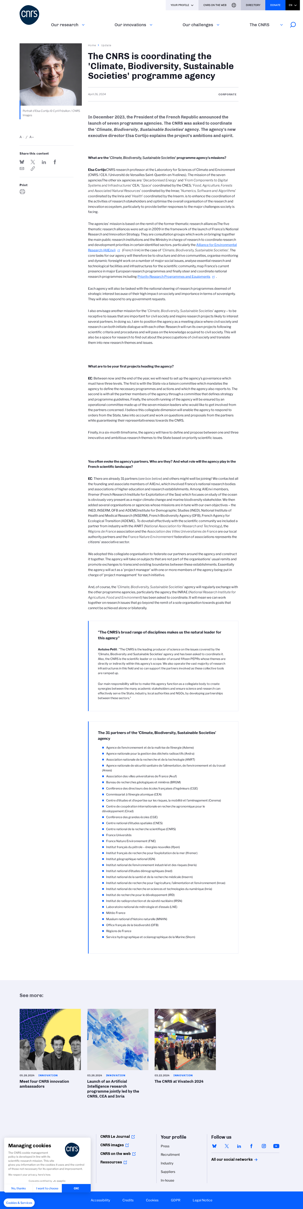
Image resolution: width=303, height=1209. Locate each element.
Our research (64, 24)
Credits (128, 1200)
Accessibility (100, 1200)
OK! (76, 1188)
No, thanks (18, 1188)
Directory (253, 5)
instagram (264, 1146)
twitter (227, 1146)
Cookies (152, 1200)
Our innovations (130, 24)
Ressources (111, 1162)
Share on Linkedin (44, 162)
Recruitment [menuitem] (170, 1155)
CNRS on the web (115, 1153)
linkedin (239, 1146)
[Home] (33, 15)
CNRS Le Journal (115, 1136)
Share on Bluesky (22, 162)
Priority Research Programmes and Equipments (173, 277)
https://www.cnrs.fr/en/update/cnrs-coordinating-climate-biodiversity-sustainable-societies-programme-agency (33, 168)
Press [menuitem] (165, 1146)
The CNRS (259, 24)
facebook (251, 1146)
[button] (19, 1202)
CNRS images (112, 1145)
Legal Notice (202, 1200)
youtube (276, 1146)
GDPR (175, 1200)
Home (92, 45)
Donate (275, 5)
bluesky (214, 1146)
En (290, 5)
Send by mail (22, 168)
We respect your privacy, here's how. (29, 1174)
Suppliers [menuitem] (168, 1172)
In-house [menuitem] (167, 1180)
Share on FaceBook (55, 162)
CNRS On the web (215, 5)
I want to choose (47, 1188)
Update (106, 45)
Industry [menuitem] (167, 1163)
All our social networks (227, 1159)
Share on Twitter (33, 162)
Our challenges (198, 24)
